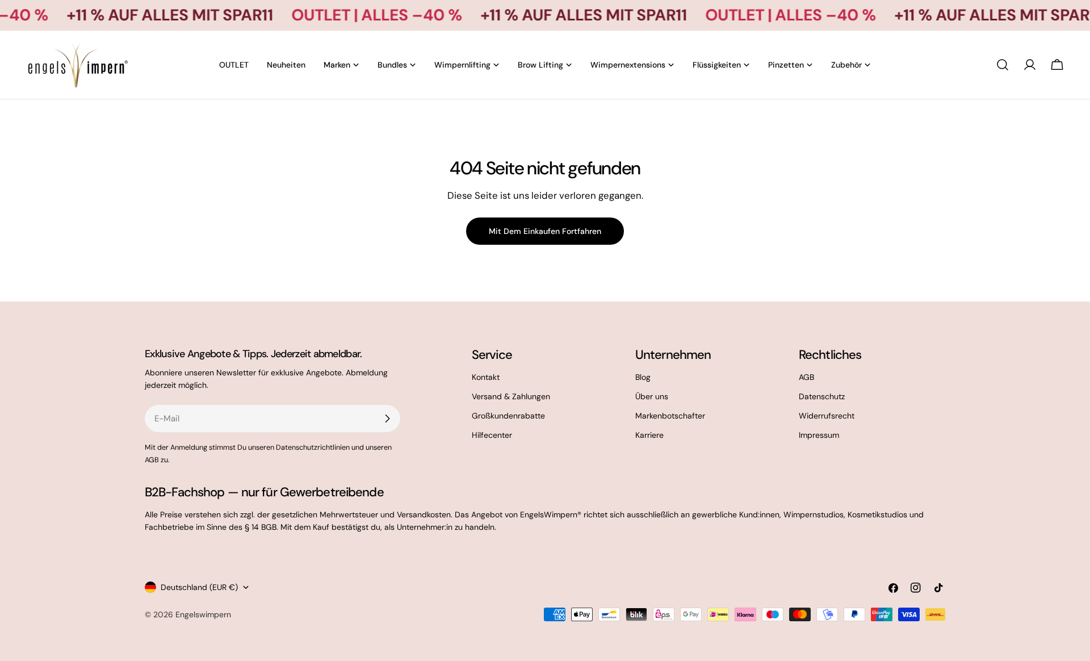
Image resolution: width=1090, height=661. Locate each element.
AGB (806, 377)
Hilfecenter (492, 435)
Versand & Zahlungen (511, 396)
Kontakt (486, 377)
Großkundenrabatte (508, 416)
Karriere (649, 435)
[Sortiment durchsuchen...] (1002, 64)
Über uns (651, 396)
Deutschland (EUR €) (199, 587)
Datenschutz (822, 396)
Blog (643, 377)
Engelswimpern (203, 614)
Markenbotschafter (670, 416)
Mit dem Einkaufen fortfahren (545, 231)
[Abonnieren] (387, 418)
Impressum (819, 435)
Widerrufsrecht (826, 416)
